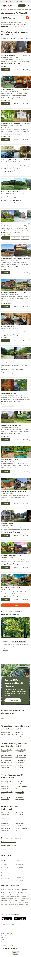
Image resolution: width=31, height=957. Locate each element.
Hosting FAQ (19, 880)
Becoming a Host (20, 864)
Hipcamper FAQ (5, 878)
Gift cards (4, 864)
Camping (26, 9)
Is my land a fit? (19, 867)
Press (2, 875)
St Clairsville (20, 9)
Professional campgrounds (19, 871)
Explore (3, 9)
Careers (3, 873)
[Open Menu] (28, 5)
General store (5, 867)
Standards (18, 877)
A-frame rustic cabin (19, 641)
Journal (3, 870)
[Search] (27, 17)
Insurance (18, 874)
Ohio (15, 9)
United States (9, 9)
